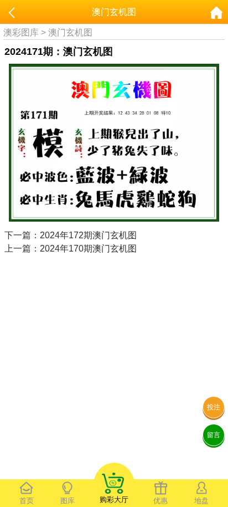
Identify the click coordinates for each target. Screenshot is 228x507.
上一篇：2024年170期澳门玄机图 (70, 248)
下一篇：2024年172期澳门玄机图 (70, 235)
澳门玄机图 (70, 32)
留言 (213, 435)
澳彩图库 (21, 32)
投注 (213, 407)
